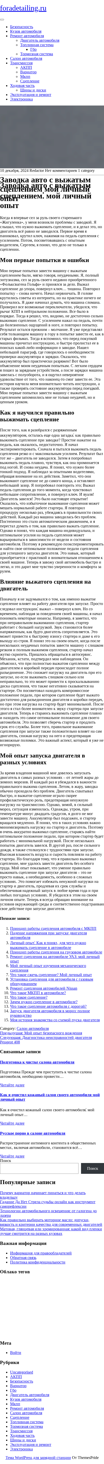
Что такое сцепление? (28, 997)
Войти (15, 1352)
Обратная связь (23, 1257)
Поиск (5, 1160)
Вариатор (28, 72)
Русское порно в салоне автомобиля (32, 1133)
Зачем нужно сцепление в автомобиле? (43, 1002)
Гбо (33, 49)
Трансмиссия (21, 63)
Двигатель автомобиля (39, 40)
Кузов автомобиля (25, 31)
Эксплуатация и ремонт (30, 94)
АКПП (26, 67)
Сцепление (29, 81)
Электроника (21, 99)
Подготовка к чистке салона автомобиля (37, 1062)
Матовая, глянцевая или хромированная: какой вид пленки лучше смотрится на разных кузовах (51, 1231)
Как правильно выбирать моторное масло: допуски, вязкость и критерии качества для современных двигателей (51, 1222)
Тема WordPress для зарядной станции (38, 1457)
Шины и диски (33, 90)
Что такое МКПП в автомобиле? (38, 993)
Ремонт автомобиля (27, 36)
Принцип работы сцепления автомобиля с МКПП (53, 928)
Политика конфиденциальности (37, 1262)
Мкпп (25, 76)
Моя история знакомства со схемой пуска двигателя (55, 1020)
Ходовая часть (22, 85)
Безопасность (21, 27)
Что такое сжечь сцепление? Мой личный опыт (51, 975)
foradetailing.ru (23, 8)
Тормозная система (36, 54)
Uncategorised (21, 1372)
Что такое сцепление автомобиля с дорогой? (48, 1006)
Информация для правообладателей (41, 1253)
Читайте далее (12, 1085)
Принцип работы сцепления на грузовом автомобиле (56, 952)
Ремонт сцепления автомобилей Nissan (43, 988)
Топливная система (37, 45)
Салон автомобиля (26, 58)
